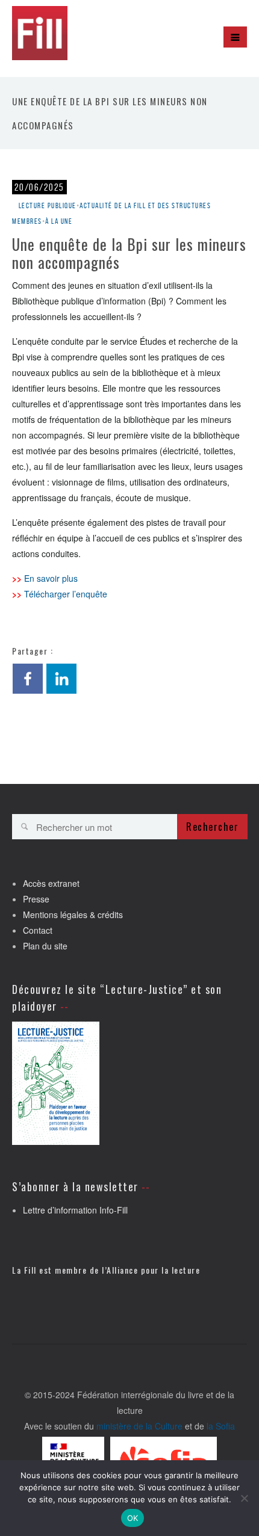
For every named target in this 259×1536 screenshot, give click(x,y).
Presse (36, 899)
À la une (58, 221)
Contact (37, 930)
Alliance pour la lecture (153, 1269)
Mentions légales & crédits (73, 914)
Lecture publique (47, 205)
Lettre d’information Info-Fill (75, 1210)
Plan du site (45, 946)
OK (133, 1518)
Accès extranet (51, 883)
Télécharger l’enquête (65, 594)
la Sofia (221, 1426)
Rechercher (212, 826)
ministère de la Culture (139, 1426)
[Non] (244, 1498)
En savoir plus (51, 578)
